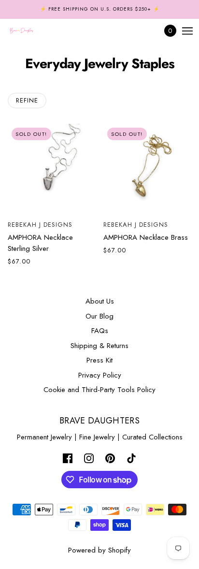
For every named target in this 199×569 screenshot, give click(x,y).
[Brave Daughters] (30, 31)
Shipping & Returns (99, 345)
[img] (67, 458)
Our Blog (99, 316)
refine (27, 100)
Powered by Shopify (99, 550)
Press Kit (99, 360)
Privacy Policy (99, 375)
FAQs (99, 330)
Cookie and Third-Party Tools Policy (99, 389)
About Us (99, 301)
